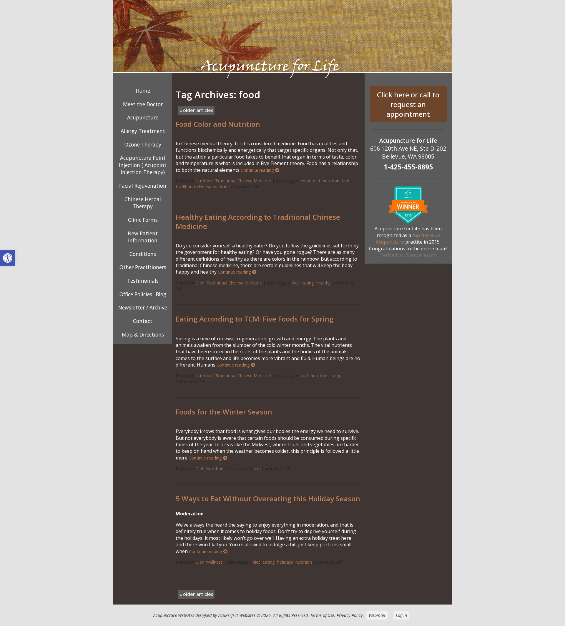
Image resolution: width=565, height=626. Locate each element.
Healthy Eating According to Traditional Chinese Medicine (258, 221)
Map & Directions (143, 334)
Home (143, 90)
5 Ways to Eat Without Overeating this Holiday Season (268, 498)
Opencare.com (420, 255)
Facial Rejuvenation (142, 185)
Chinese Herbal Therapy (142, 203)
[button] (7, 258)
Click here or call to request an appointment (408, 104)
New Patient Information (143, 237)
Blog (161, 294)
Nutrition (204, 181)
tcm (345, 181)
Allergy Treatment (143, 130)
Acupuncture (142, 117)
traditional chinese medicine (203, 186)
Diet (199, 283)
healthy (323, 283)
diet (316, 181)
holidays (285, 562)
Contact (142, 320)
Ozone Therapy (142, 144)
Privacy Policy (350, 615)
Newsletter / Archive (142, 307)
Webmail (377, 615)
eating (308, 283)
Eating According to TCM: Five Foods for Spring (254, 319)
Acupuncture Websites (173, 615)
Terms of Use (322, 615)
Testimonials (143, 280)
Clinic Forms (143, 219)
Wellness (214, 562)
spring (336, 375)
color (305, 181)
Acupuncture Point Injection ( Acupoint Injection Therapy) (143, 165)
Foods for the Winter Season (224, 412)
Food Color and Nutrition (218, 124)
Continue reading (258, 170)
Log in (401, 615)
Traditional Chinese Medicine (243, 181)
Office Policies (135, 294)
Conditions (142, 253)
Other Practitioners (142, 267)
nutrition (331, 181)
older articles (196, 110)
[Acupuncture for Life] (282, 41)
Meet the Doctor (143, 104)
